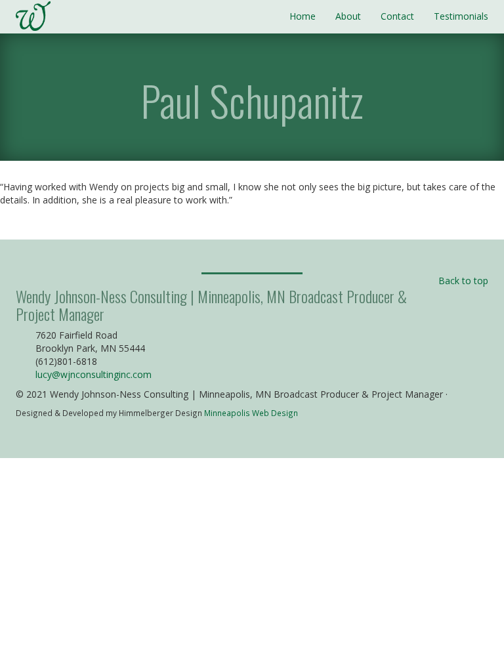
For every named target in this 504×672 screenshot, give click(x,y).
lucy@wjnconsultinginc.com (93, 374)
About (348, 16)
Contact (397, 16)
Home (302, 16)
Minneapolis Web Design (251, 413)
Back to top (463, 280)
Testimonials (461, 16)
